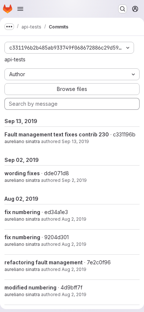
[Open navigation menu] (20, 9)
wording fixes (22, 173)
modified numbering (30, 287)
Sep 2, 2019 (74, 180)
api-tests (14, 59)
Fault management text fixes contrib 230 (56, 134)
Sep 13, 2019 (75, 141)
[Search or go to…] (122, 8)
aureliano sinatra (22, 141)
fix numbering (22, 212)
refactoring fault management (43, 262)
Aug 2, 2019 (74, 219)
